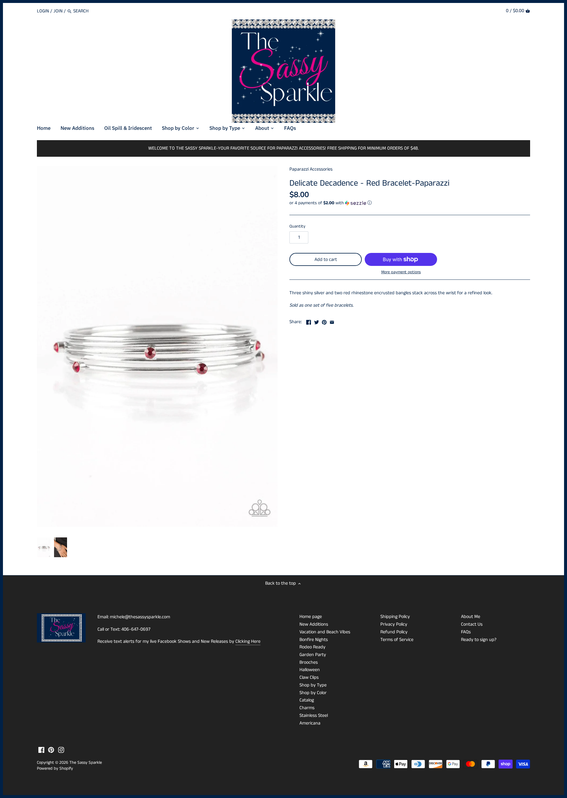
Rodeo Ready (312, 647)
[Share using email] (332, 321)
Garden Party (312, 654)
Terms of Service (396, 639)
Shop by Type (313, 685)
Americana (309, 723)
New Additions (313, 624)
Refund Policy (394, 632)
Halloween (309, 669)
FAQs (466, 632)
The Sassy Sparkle (85, 763)
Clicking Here (247, 641)
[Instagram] (61, 750)
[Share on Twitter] (316, 321)
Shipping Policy (395, 616)
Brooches (308, 662)
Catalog (306, 700)
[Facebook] (41, 750)
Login (43, 11)
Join (58, 11)
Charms (307, 707)
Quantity (297, 226)
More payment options (401, 272)
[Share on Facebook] (308, 321)
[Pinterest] (51, 750)
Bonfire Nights (313, 639)
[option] (44, 547)
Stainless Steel (313, 715)
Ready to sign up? (478, 639)
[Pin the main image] (324, 321)
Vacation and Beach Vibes (324, 632)
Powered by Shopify (55, 768)
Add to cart (326, 259)
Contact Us (472, 624)
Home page (310, 616)
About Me (470, 616)
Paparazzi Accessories (311, 169)
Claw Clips (309, 677)
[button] (409, 203)
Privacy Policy (393, 624)
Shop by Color (313, 692)
